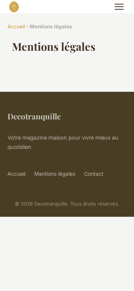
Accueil (16, 26)
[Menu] (119, 7)
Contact (93, 173)
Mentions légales (54, 173)
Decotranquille (34, 116)
